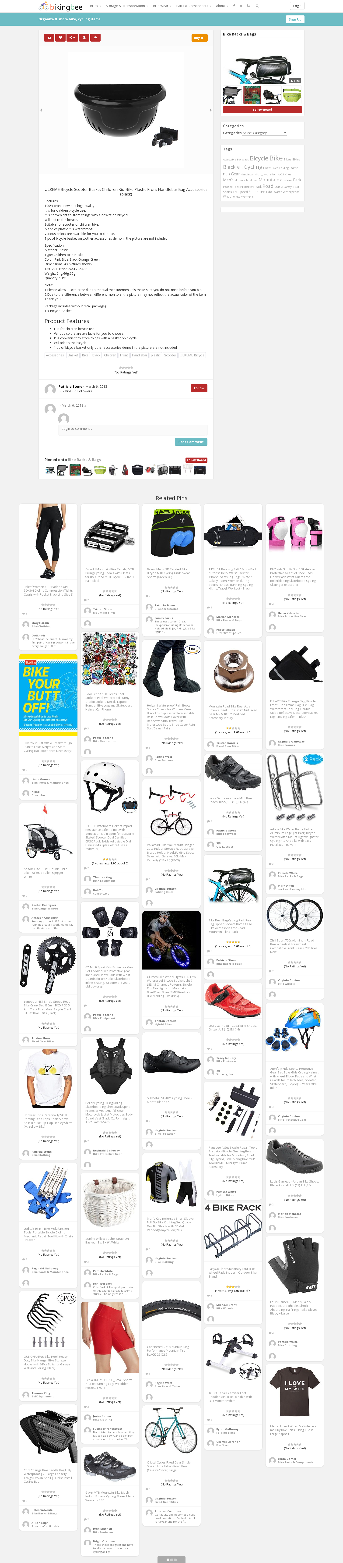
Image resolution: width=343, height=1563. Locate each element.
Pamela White (288, 873)
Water (277, 192)
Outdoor (286, 180)
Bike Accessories (166, 609)
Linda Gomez (41, 779)
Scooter (170, 355)
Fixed (275, 168)
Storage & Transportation (126, 6)
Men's (228, 179)
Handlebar (139, 355)
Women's (247, 196)
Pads (236, 186)
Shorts (227, 192)
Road (267, 186)
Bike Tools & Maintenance (50, 782)
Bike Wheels (286, 983)
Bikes (94, 6)
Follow (199, 388)
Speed (243, 192)
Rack (259, 186)
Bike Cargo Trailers (45, 908)
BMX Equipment (104, 880)
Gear (235, 174)
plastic (156, 355)
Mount (253, 180)
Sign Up (295, 19)
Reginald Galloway (291, 741)
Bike (85, 355)
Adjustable (229, 159)
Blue (240, 167)
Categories (232, 133)
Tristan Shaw (102, 609)
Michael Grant (226, 1305)
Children (110, 355)
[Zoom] (84, 38)
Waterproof (291, 192)
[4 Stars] (128, 367)
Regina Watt (163, 756)
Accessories (55, 355)
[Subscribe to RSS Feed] (248, 6)
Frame (294, 168)
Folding (284, 168)
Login (297, 6)
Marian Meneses (227, 616)
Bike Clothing (41, 626)
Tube (269, 192)
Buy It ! (199, 38)
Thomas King (102, 877)
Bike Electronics (104, 741)
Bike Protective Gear (292, 616)
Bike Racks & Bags (84, 459)
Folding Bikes (164, 892)
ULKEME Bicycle (192, 355)
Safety (288, 186)
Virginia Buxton (166, 888)
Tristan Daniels (227, 743)
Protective (247, 187)
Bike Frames (286, 745)
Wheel (227, 197)
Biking (296, 159)
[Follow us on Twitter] (241, 6)
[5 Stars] (131, 367)
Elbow (267, 168)
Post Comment (191, 442)
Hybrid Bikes (163, 1024)
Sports (254, 191)
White (236, 196)
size (235, 192)
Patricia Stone (165, 605)
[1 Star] (120, 367)
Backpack (243, 159)
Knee (288, 174)
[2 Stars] (123, 367)
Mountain (269, 180)
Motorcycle (241, 180)
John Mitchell (102, 1528)
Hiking (258, 174)
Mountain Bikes (104, 612)
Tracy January (226, 1058)
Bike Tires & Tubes (167, 1386)
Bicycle (259, 158)
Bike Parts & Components (295, 1462)
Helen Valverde (288, 613)
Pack (297, 179)
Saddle (278, 186)
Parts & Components (192, 6)
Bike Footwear (165, 760)
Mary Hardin (40, 623)
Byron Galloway (227, 1429)
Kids (280, 174)
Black (96, 355)
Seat (296, 187)
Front (124, 355)
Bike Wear (161, 6)
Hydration (269, 174)
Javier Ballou (102, 1416)
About (221, 6)
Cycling (253, 167)
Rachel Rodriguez (44, 905)
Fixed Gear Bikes (227, 746)
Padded (228, 186)
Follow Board (196, 460)
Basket (73, 355)
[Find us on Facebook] (234, 6)
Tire (262, 192)
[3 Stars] (126, 367)
